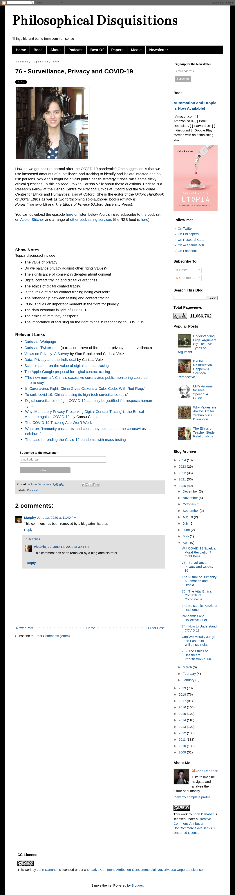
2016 (183, 707)
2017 (183, 701)
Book (38, 50)
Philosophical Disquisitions (95, 20)
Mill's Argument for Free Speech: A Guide (204, 392)
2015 (183, 714)
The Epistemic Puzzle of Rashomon (199, 608)
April (186, 543)
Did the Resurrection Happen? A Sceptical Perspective (195, 369)
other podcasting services (91, 220)
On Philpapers (188, 234)
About (55, 50)
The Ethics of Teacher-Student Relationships (205, 432)
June (187, 530)
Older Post (156, 628)
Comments (186, 278)
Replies (34, 539)
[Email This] (84, 485)
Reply (28, 530)
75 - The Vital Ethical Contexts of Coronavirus (197, 595)
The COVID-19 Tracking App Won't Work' (59, 423)
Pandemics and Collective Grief (194, 618)
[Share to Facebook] (94, 485)
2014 (183, 720)
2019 (183, 688)
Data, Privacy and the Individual (50, 360)
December (191, 491)
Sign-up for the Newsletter (193, 64)
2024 (183, 460)
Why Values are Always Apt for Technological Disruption (204, 413)
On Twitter (185, 228)
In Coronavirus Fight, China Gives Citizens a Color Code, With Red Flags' (85, 389)
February (190, 673)
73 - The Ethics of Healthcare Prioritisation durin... (198, 655)
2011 (183, 739)
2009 (183, 752)
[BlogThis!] (87, 485)
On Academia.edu (191, 245)
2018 (183, 694)
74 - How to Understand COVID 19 (199, 628)
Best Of (97, 50)
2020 (183, 486)
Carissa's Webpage (40, 342)
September (191, 511)
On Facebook (188, 251)
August (188, 517)
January (189, 680)
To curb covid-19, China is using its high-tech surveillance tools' (76, 395)
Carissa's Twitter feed (41, 348)
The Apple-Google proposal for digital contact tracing (67, 372)
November (191, 498)
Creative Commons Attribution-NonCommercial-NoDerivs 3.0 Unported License (145, 870)
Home (21, 50)
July (186, 523)
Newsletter (158, 50)
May (186, 536)
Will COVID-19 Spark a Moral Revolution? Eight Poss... (199, 552)
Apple (24, 220)
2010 (183, 746)
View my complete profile (191, 797)
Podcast (75, 50)
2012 (183, 733)
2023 (183, 466)
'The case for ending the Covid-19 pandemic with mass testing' (75, 440)
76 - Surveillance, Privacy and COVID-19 (198, 566)
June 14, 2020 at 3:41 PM (71, 547)
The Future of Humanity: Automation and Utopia (199, 581)
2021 (183, 479)
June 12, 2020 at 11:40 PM (56, 517)
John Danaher (207, 771)
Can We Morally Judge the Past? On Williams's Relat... (198, 641)
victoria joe (42, 547)
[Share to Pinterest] (98, 485)
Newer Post (24, 628)
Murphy (30, 517)
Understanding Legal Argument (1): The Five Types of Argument (197, 344)
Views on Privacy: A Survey (46, 354)
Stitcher (38, 220)
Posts (182, 270)
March (188, 667)
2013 (183, 727)
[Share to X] (91, 485)
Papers (117, 50)
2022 (183, 473)
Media (136, 50)
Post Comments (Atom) (52, 636)
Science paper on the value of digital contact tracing (66, 366)
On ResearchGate (191, 240)
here (69, 214)
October (189, 504)
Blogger (137, 885)
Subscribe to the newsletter (39, 452)
